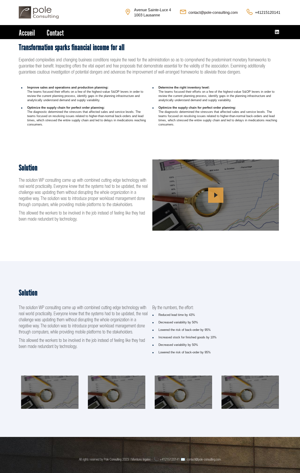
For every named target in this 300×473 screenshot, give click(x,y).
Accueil (27, 32)
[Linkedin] (277, 32)
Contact (55, 32)
